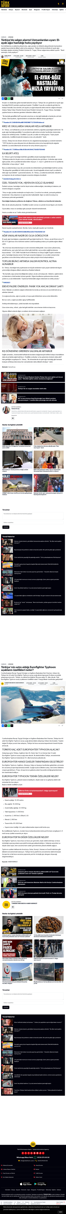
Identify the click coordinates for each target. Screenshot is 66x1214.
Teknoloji (55, 9)
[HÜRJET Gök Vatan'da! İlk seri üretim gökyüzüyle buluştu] (17, 483)
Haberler (3, 37)
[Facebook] (22, 1153)
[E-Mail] (13, 418)
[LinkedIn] (31, 1153)
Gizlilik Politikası (7, 1202)
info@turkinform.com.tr (27, 1160)
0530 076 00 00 (43, 1157)
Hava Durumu (39, 1165)
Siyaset (17, 9)
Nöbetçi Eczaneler (8, 1165)
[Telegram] (34, 1153)
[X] (25, 1153)
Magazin (37, 9)
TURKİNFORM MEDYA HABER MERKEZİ (24, 903)
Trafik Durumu (39, 1173)
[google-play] (40, 1184)
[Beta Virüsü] (33, 331)
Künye (18, 1202)
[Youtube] (37, 1153)
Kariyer (37, 1169)
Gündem (4, 9)
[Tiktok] (40, 1153)
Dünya (11, 9)
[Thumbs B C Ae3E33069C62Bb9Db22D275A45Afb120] (23, 232)
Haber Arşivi (39, 1177)
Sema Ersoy (15, 408)
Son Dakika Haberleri (8, 1177)
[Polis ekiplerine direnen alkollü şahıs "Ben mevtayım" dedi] (49, 436)
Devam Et (14, 415)
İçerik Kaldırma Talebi (39, 1202)
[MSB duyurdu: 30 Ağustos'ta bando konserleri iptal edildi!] (17, 436)
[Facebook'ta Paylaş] (3, 98)
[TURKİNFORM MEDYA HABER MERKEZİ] (6, 904)
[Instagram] (28, 1153)
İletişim (27, 1202)
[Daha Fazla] (12, 98)
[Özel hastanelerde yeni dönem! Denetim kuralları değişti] (17, 971)
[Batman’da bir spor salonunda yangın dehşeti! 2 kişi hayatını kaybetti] (49, 483)
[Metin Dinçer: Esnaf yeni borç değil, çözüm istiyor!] (17, 459)
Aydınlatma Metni (35, 1204)
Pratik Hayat (46, 9)
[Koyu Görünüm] (59, 4)
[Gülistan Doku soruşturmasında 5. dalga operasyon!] (49, 948)
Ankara (59, 1190)
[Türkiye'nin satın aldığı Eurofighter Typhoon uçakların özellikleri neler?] (33, 705)
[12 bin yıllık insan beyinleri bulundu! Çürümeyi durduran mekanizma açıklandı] (49, 925)
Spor (30, 9)
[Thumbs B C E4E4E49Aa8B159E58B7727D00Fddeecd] (23, 122)
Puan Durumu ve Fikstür (9, 1173)
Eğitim (61, 9)
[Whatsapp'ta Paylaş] (8, 98)
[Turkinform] (5, 4)
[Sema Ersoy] (6, 410)
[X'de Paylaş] (5, 98)
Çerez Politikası (7, 1204)
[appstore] (26, 1184)
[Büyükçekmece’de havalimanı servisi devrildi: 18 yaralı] (49, 971)
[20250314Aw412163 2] (11, 179)
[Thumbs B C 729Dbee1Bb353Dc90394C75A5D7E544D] (23, 149)
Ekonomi (24, 9)
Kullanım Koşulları (21, 1204)
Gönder (6, 527)
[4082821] (6, 282)
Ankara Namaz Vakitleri (9, 1169)
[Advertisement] (33, 627)
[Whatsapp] (43, 1153)
